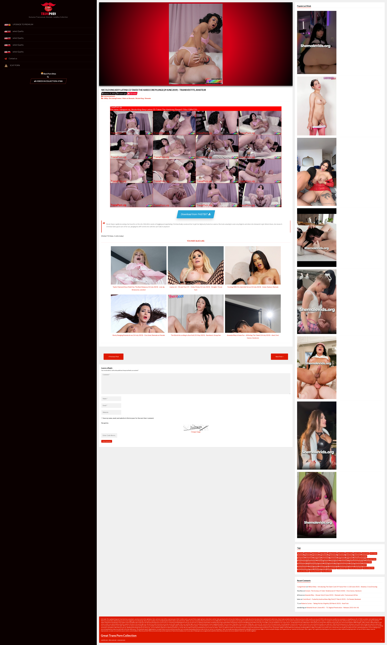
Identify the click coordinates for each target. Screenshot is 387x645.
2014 (317, 556)
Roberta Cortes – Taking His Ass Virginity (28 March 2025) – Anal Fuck (325, 603)
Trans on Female (356, 568)
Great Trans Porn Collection (118, 635)
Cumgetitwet (301, 587)
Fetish (344, 559)
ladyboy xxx (329, 562)
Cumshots (335, 559)
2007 (341, 553)
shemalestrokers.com (305, 568)
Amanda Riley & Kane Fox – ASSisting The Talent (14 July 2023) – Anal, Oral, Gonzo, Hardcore (253, 336)
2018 (349, 556)
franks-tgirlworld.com (356, 559)
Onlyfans (323, 565)
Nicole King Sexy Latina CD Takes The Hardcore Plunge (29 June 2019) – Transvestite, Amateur (153, 90)
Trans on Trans (303, 571)
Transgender (342, 568)
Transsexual (315, 571)
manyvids (367, 562)
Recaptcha (104, 423)
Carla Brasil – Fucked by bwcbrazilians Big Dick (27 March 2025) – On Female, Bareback (332, 599)
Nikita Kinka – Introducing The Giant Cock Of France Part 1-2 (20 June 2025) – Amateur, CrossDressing (342, 587)
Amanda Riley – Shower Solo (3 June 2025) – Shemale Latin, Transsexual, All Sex (331, 595)
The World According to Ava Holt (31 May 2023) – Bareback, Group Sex (196, 335)
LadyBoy (302, 562)
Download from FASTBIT (195, 214)
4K (300, 553)
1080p (105, 98)
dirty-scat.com (113, 640)
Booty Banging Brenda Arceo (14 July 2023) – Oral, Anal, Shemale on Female (139, 335)
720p (323, 553)
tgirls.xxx (331, 568)
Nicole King (140, 98)
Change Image (196, 432)
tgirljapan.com (320, 568)
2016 (333, 556)
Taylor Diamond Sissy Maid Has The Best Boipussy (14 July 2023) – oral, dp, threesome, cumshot (139, 288)
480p (315, 553)
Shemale (148, 98)
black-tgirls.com (360, 556)
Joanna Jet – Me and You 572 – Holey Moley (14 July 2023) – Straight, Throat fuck (195, 288)
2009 (357, 553)
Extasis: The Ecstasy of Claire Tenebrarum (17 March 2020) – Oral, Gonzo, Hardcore (333, 591)
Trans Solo (326, 571)
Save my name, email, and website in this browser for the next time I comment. (128, 418)
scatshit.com (104, 640)
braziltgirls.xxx (323, 559)
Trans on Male (368, 568)
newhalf (313, 565)
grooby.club (371, 559)
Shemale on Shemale (346, 565)
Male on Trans (355, 562)
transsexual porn (109, 96)
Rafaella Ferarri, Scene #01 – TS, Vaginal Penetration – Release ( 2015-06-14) (333, 607)
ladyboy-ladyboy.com (315, 562)
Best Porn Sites (49, 74)
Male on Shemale (128, 98)
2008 (349, 553)
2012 (301, 556)
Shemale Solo (360, 565)
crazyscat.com (121, 640)
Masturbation (303, 565)
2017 (341, 556)
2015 (325, 556)
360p (307, 553)
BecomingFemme (115, 98)
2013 (309, 556)
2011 (373, 553)
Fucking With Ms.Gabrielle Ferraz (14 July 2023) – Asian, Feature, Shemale (252, 287)
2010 (365, 553)
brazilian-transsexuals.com (307, 559)
